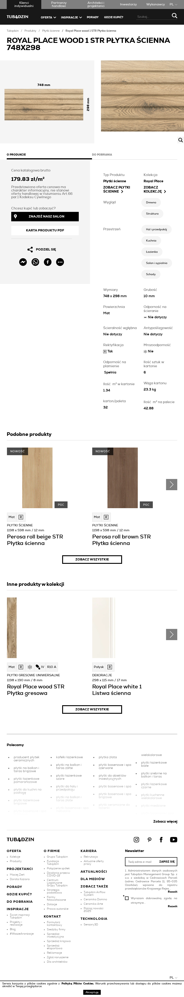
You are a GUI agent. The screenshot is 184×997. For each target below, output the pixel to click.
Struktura (152, 213)
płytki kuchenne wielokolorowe (152, 796)
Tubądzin (13, 30)
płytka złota (108, 757)
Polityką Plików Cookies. (78, 983)
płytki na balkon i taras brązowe (26, 769)
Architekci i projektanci (96, 4)
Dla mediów (93, 879)
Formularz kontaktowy (54, 923)
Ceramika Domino (95, 899)
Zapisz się (167, 861)
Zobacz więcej (165, 821)
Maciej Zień (17, 874)
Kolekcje (15, 856)
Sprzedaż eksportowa (54, 947)
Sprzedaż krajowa (59, 941)
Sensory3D (91, 924)
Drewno (151, 202)
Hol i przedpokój (156, 229)
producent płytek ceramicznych (26, 759)
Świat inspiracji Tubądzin (20, 916)
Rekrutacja (91, 856)
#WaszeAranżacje (22, 933)
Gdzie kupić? (113, 17)
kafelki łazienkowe (69, 757)
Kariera (89, 851)
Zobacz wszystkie (92, 559)
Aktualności (94, 871)
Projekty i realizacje (16, 923)
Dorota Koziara (20, 879)
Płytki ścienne (51, 30)
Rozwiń (172, 891)
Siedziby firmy (56, 929)
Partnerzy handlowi (59, 4)
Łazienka (152, 251)
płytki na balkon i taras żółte (68, 766)
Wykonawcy (155, 4)
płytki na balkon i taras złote (68, 799)
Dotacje (52, 904)
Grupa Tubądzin (57, 856)
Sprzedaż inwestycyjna (55, 935)
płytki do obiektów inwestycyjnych (112, 777)
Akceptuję (92, 992)
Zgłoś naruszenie (57, 957)
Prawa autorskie (57, 908)
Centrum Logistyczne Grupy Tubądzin (57, 883)
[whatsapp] (35, 262)
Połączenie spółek (58, 868)
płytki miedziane (153, 805)
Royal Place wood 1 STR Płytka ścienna (91, 30)
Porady (93, 17)
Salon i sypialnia (156, 263)
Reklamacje (54, 952)
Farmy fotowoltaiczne (56, 898)
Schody (151, 274)
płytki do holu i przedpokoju (67, 788)
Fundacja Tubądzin (53, 862)
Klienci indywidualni (23, 4)
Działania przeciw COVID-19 (58, 874)
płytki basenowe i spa (115, 786)
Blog (12, 929)
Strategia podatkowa (54, 891)
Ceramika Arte (93, 904)
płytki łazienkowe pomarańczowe (26, 780)
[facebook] (48, 262)
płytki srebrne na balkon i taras (154, 775)
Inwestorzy (128, 4)
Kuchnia (151, 240)
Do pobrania (20, 901)
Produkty (30, 30)
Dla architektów (57, 961)
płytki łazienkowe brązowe (26, 802)
